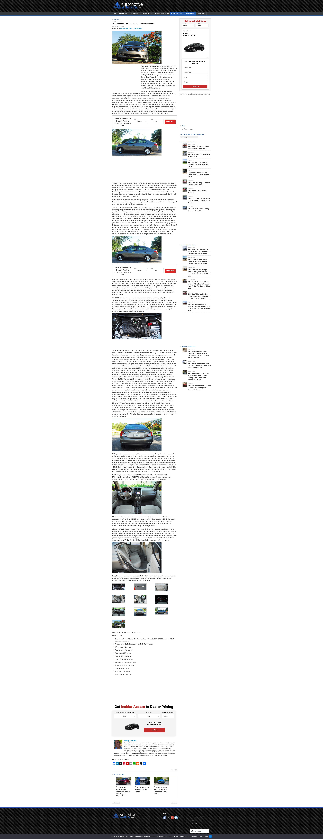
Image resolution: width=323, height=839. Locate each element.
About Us (193, 814)
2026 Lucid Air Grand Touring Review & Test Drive (198, 210)
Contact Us (193, 820)
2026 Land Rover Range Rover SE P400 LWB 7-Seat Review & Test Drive (199, 201)
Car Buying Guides (134, 13)
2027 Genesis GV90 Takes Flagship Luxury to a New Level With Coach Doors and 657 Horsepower (198, 354)
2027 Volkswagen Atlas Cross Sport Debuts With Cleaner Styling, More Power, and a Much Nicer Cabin (198, 376)
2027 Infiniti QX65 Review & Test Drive (198, 192)
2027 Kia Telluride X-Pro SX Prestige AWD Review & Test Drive (198, 164)
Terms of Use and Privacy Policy (198, 817)
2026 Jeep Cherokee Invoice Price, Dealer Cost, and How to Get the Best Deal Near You (199, 251)
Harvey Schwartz (120, 26)
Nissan (131, 28)
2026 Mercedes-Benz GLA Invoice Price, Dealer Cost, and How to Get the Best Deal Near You (199, 307)
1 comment (121, 21)
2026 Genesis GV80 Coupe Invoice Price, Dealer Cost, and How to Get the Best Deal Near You (199, 273)
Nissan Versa (174, 769)
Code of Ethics (194, 823)
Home (115, 13)
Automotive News (123, 13)
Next (174, 786)
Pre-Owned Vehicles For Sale (162, 13)
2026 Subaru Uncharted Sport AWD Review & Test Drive (198, 147)
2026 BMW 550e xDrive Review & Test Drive (199, 155)
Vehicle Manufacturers (176, 13)
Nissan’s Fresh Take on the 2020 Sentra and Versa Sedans (160, 790)
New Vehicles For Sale (147, 13)
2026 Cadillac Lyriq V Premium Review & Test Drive (199, 184)
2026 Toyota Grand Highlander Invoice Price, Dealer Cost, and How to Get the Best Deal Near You (199, 285)
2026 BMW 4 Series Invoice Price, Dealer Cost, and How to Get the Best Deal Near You (199, 296)
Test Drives (138, 28)
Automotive (124, 28)
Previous (115, 786)
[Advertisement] (178, 6)
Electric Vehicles (201, 13)
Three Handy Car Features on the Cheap (142, 789)
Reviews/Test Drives (190, 13)
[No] (321, 836)
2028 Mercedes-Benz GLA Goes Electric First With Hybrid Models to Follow (199, 388)
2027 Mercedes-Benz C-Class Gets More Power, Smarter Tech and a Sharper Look (199, 365)
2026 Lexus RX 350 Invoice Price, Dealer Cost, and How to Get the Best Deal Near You (199, 261)
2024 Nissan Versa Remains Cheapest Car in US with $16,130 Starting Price (123, 791)
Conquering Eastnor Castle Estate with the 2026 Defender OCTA (199, 174)
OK (210, 836)
